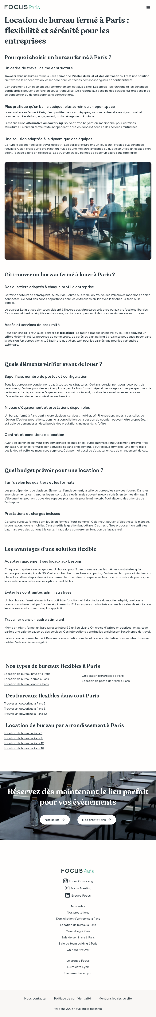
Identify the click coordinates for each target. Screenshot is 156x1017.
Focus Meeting (81, 888)
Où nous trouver (78, 950)
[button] (148, 8)
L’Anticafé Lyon (78, 967)
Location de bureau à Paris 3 (23, 733)
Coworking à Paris (78, 931)
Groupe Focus (81, 895)
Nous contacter (35, 998)
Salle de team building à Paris (78, 943)
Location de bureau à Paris (78, 925)
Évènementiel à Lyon (78, 973)
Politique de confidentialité (72, 998)
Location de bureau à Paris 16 (24, 748)
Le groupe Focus (78, 960)
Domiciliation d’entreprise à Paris (78, 918)
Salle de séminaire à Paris (78, 937)
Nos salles (78, 906)
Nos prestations (78, 912)
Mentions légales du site (115, 998)
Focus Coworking (81, 881)
